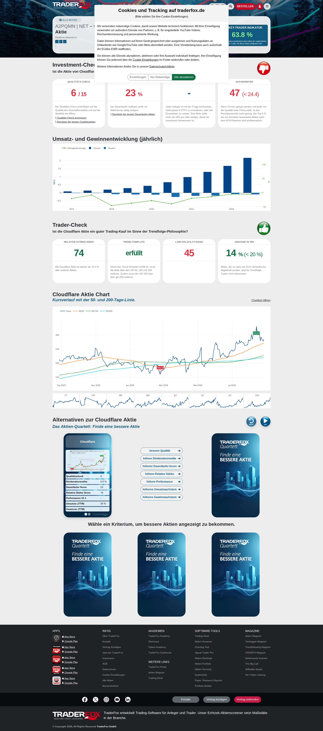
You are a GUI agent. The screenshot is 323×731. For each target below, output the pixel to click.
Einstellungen (138, 77)
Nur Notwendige (160, 77)
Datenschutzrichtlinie (161, 66)
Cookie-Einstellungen (146, 59)
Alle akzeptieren (183, 77)
